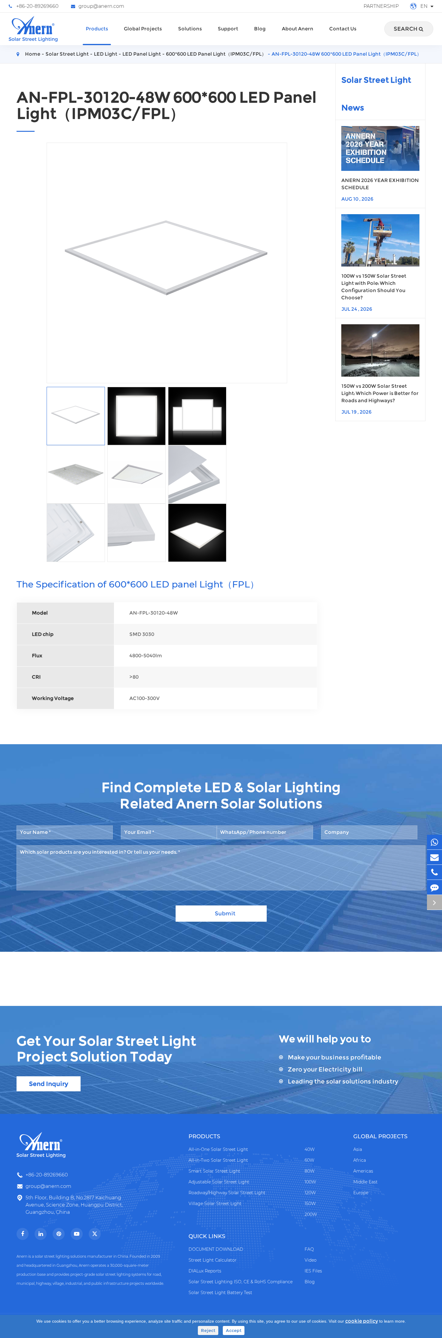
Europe (360, 1192)
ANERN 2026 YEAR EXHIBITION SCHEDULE (380, 183)
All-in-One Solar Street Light (218, 1149)
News (352, 108)
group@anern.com (101, 6)
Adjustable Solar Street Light (219, 1182)
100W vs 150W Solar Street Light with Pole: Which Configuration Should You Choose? (373, 287)
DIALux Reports (205, 1271)
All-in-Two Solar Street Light (218, 1160)
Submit (225, 913)
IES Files (313, 1271)
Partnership (381, 6)
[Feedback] (434, 887)
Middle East (365, 1182)
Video (311, 1260)
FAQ (309, 1249)
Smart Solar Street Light (214, 1171)
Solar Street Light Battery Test (220, 1292)
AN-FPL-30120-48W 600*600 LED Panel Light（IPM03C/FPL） (347, 54)
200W (311, 1214)
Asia (357, 1149)
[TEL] (434, 872)
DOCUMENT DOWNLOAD (216, 1249)
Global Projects (143, 29)
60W (309, 1160)
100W (310, 1182)
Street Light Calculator (213, 1260)
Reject (208, 1330)
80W (310, 1171)
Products (97, 29)
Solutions (190, 29)
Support (228, 29)
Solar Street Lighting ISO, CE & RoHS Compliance (241, 1281)
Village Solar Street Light (215, 1203)
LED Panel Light (141, 54)
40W (310, 1149)
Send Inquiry (48, 1083)
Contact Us (342, 29)
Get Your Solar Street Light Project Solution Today (106, 1048)
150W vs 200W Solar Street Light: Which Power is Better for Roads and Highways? (380, 393)
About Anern (297, 29)
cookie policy (361, 1321)
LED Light (105, 54)
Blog (260, 29)
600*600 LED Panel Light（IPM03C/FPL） (216, 54)
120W (310, 1192)
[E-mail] (434, 857)
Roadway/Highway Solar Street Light (227, 1192)
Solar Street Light (67, 54)
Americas (363, 1171)
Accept (233, 1330)
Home (32, 54)
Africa (359, 1160)
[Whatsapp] (434, 842)
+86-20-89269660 (37, 6)
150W (310, 1203)
